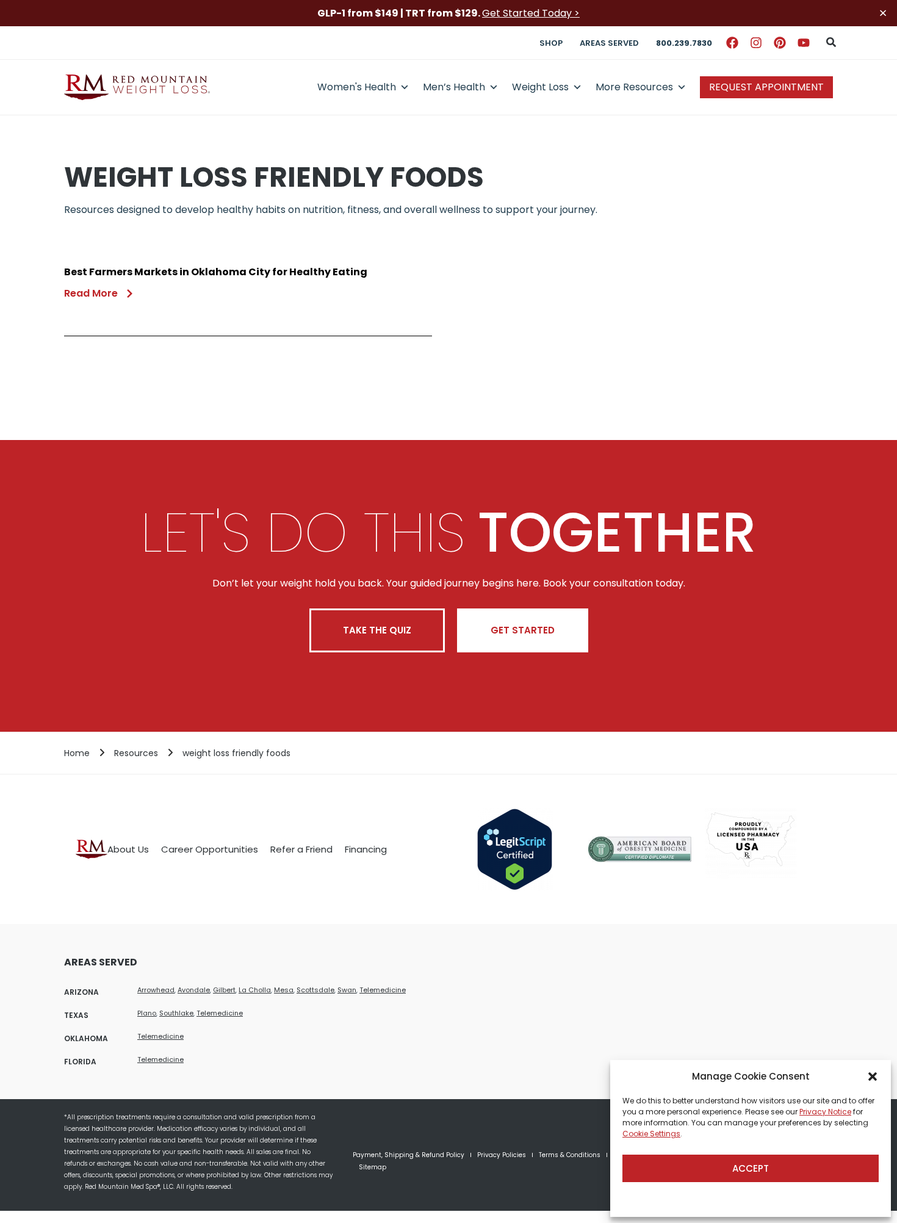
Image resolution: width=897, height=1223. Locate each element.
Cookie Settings (651, 1133)
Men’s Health (454, 87)
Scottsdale (315, 990)
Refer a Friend (301, 849)
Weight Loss (540, 87)
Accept (750, 1168)
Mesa (284, 990)
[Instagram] (756, 43)
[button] (872, 1076)
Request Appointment (766, 87)
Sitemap (372, 1167)
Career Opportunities (209, 849)
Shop (551, 43)
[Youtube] (804, 43)
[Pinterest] (780, 43)
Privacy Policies (501, 1155)
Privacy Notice (825, 1111)
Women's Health (356, 87)
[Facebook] (732, 43)
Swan (346, 990)
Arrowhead (156, 990)
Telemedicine (382, 990)
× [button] (883, 13)
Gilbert (224, 990)
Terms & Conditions (569, 1155)
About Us (128, 849)
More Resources (634, 87)
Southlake (176, 1013)
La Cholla (255, 990)
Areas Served (609, 43)
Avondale (194, 990)
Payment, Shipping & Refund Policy (408, 1155)
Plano (146, 1013)
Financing (366, 849)
